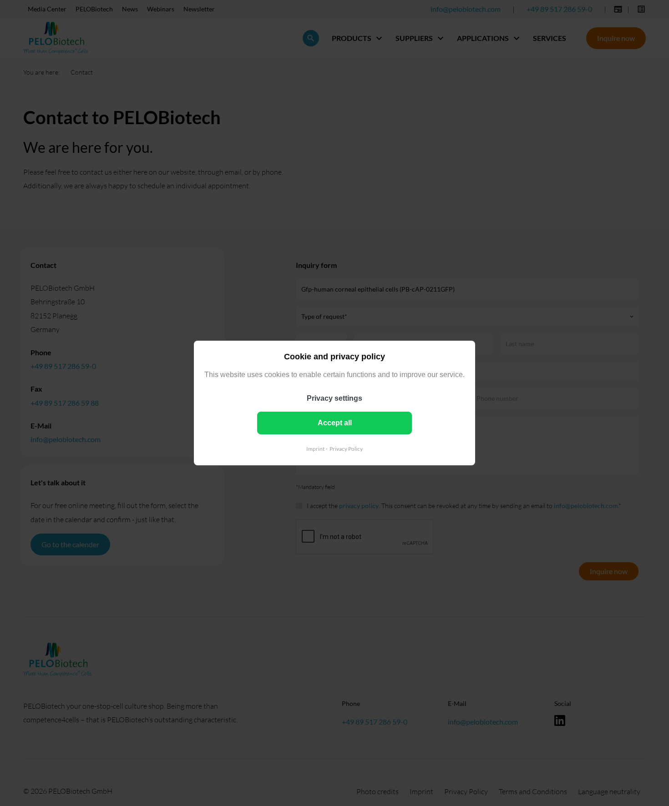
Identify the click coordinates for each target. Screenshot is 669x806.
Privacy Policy (346, 448)
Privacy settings (334, 398)
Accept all (335, 423)
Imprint (315, 448)
